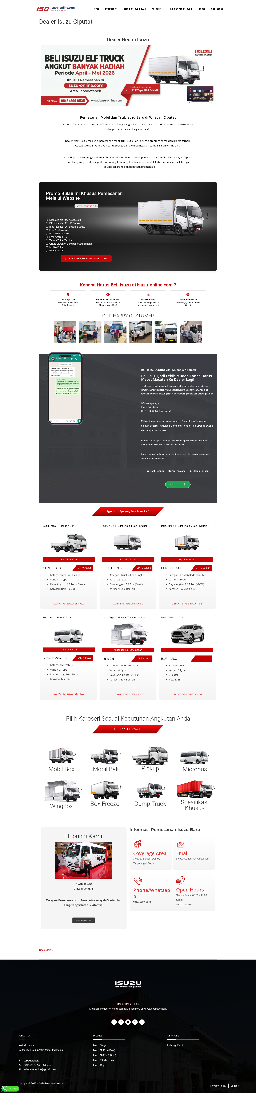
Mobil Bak (106, 769)
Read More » (46, 949)
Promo (201, 8)
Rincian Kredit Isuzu (181, 8)
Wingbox (61, 806)
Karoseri (156, 8)
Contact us (217, 8)
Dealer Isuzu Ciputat (66, 21)
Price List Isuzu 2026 (134, 8)
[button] (55, 332)
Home (96, 8)
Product (109, 8)
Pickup (150, 768)
